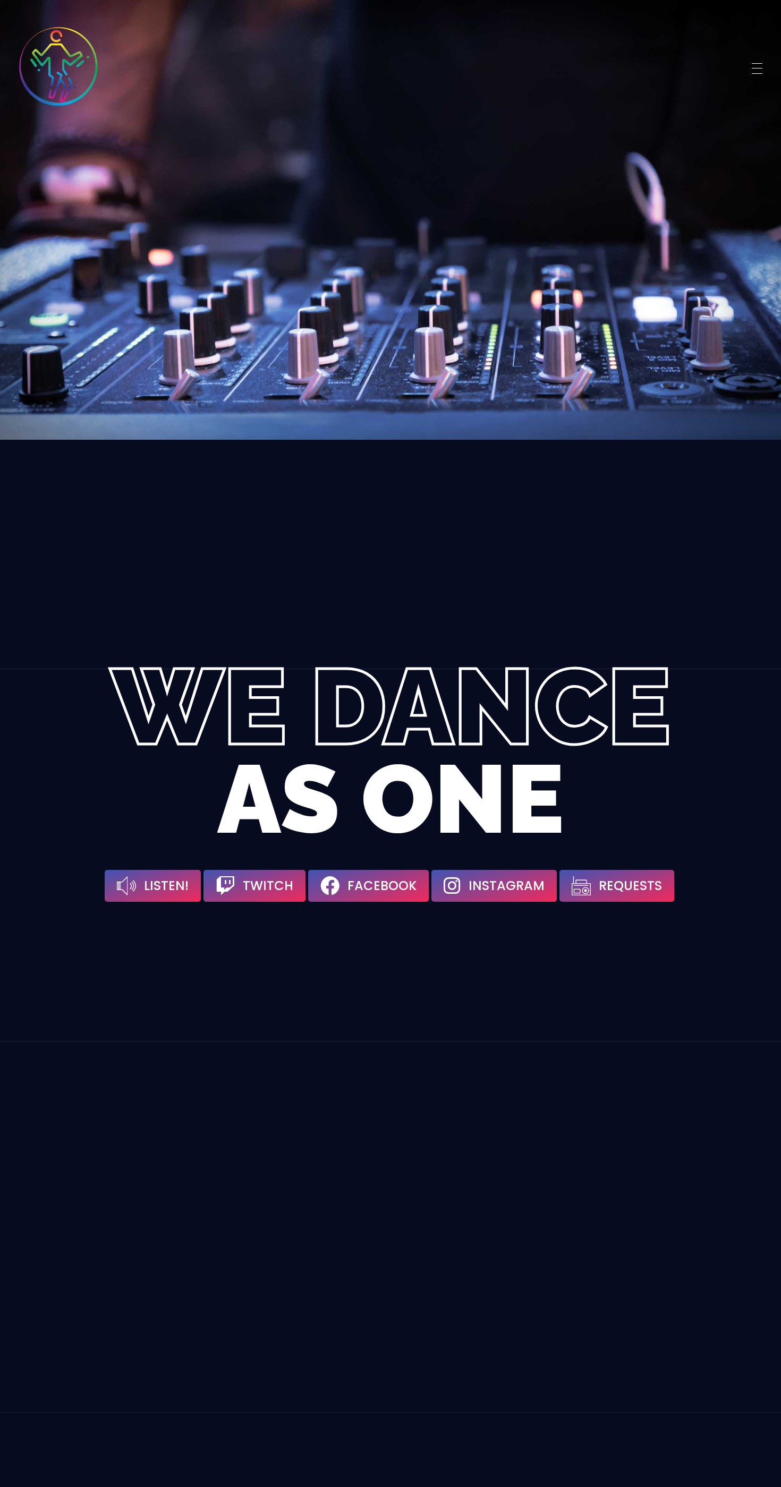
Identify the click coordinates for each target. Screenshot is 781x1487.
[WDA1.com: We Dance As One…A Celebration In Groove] (58, 66)
